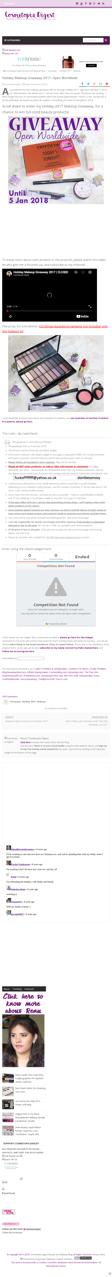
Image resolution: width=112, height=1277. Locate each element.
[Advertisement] (56, 228)
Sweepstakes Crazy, (89, 675)
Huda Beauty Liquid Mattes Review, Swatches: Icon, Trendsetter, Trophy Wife (28, 1131)
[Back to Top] (110, 1274)
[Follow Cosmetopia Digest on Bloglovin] (11, 1225)
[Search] (106, 40)
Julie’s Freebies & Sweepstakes (51, 668)
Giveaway (15, 701)
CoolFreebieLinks (10, 679)
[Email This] (101, 84)
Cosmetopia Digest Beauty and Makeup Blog (51, 1254)
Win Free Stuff (71, 675)
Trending (17, 988)
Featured (29, 988)
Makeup (41, 701)
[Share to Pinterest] (107, 84)
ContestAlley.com (58, 672)
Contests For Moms (79, 668)
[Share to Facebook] (82, 84)
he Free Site (92, 672)
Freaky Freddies (98, 668)
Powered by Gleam (57, 623)
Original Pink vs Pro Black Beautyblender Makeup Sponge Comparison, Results (30, 1117)
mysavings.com (75, 672)
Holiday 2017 (29, 701)
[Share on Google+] (94, 84)
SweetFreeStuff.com (12, 675)
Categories (13, 40)
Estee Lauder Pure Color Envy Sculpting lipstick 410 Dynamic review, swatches (29, 1078)
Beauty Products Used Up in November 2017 (26, 721)
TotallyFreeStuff (46, 679)
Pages (10, 3)
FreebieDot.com (32, 675)
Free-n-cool (61, 679)
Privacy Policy (98, 1254)
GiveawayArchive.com (52, 675)
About (7, 988)
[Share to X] (88, 84)
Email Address (9, 658)
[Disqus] (56, 804)
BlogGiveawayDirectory (14, 672)
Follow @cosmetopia (12, 1232)
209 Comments (10, 696)
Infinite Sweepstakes (37, 672)
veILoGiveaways (28, 679)
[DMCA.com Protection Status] (83, 1259)
